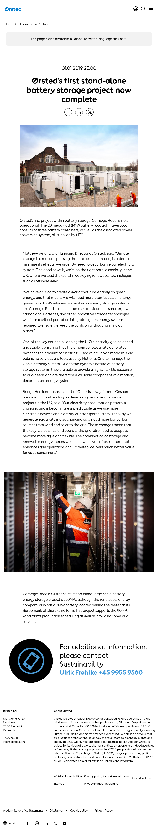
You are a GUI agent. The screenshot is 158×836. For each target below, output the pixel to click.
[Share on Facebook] (68, 112)
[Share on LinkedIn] (79, 112)
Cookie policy (79, 810)
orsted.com (76, 761)
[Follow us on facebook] (27, 823)
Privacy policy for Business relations (106, 776)
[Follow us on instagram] (37, 823)
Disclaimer (56, 810)
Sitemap (59, 783)
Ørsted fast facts (142, 778)
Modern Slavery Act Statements (23, 810)
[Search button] (143, 8)
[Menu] (151, 8)
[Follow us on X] (55, 823)
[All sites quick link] (135, 8)
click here (119, 39)
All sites (13, 823)
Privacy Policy (103, 810)
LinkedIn (108, 761)
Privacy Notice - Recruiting (101, 783)
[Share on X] (90, 112)
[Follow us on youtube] (64, 823)
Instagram (126, 761)
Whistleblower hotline (68, 776)
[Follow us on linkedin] (46, 823)
